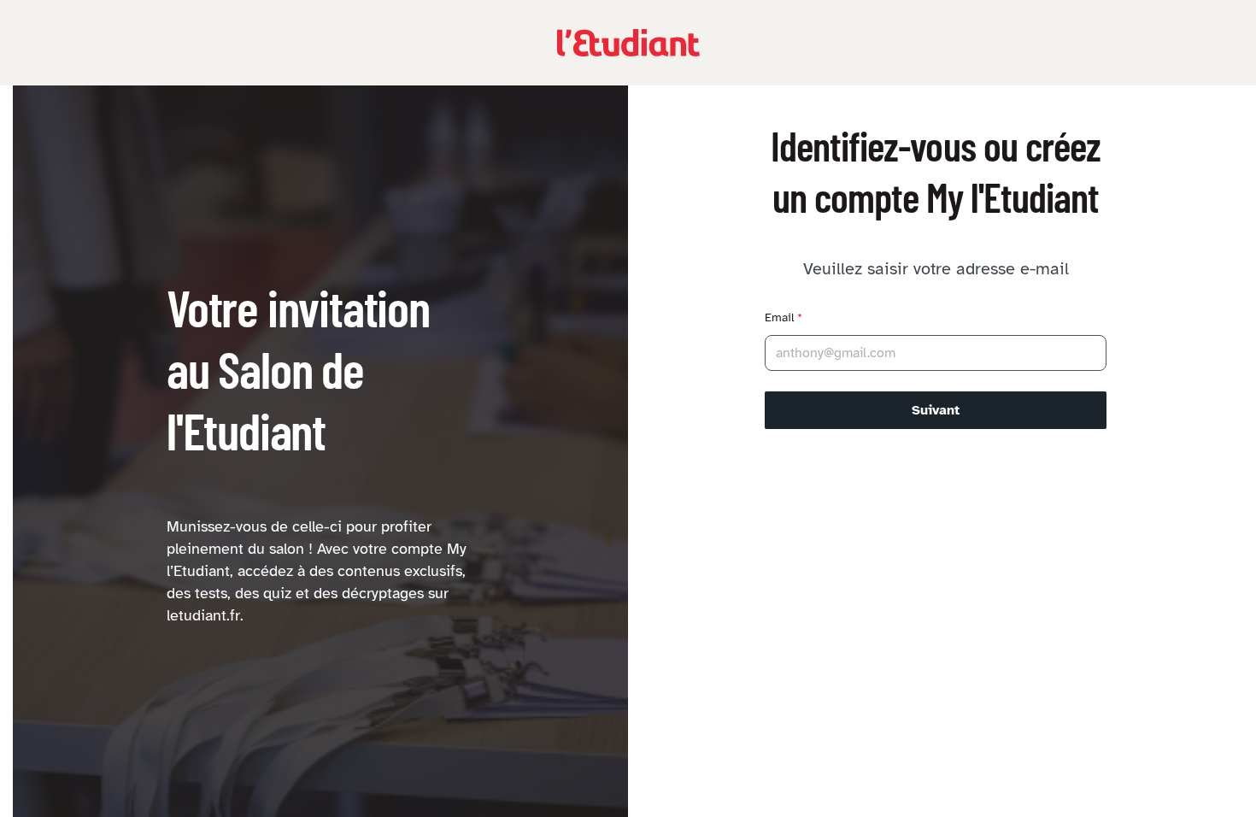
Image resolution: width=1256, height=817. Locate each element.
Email (783, 317)
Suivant (936, 410)
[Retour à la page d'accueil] (628, 42)
